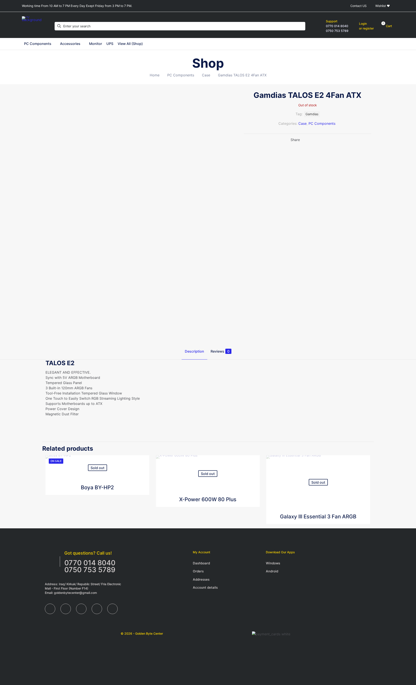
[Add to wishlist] (143, 471)
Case (206, 75)
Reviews (220, 351)
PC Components (180, 75)
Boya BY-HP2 (97, 487)
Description (194, 351)
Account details (205, 587)
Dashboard (201, 563)
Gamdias (312, 114)
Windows (273, 563)
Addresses (201, 579)
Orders (198, 571)
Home (154, 75)
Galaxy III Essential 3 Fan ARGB (318, 516)
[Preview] (143, 480)
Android (272, 571)
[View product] (143, 461)
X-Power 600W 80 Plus (207, 499)
